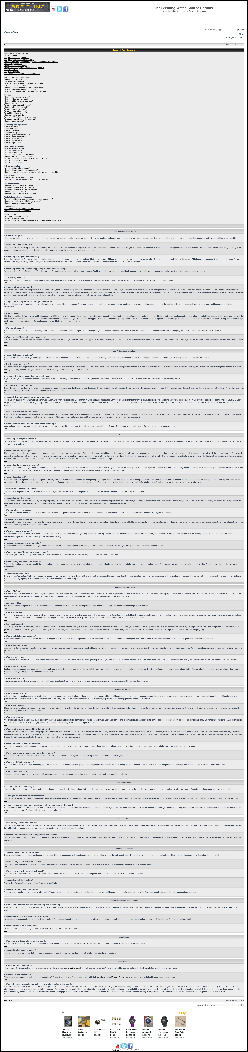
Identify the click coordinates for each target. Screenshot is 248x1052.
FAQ (242, 34)
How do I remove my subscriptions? (18, 203)
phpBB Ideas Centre (115, 977)
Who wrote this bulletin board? (16, 216)
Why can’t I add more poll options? (17, 105)
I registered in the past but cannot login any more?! (24, 68)
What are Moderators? (13, 151)
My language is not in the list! (15, 85)
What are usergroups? (13, 153)
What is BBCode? (11, 127)
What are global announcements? (17, 135)
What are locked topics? (13, 141)
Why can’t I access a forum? (15, 109)
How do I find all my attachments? (17, 211)
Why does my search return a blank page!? (21, 189)
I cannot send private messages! (17, 168)
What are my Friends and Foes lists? (18, 178)
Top (5, 240)
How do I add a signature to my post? (18, 101)
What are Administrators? (14, 148)
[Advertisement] (124, 19)
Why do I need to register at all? (16, 58)
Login (8, 32)
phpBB (116, 1050)
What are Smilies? (11, 131)
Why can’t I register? (12, 72)
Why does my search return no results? (19, 187)
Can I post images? (12, 133)
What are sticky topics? (13, 139)
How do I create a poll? (13, 103)
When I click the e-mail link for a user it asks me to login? (26, 91)
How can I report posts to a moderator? (19, 115)
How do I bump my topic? (14, 121)
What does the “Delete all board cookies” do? (22, 74)
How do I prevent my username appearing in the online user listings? (31, 62)
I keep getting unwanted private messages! (21, 170)
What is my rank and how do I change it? (20, 89)
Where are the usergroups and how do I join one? (23, 155)
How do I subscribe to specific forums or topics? (22, 201)
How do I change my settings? (16, 79)
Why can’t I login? (11, 56)
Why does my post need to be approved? (20, 119)
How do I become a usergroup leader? (19, 157)
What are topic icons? (12, 143)
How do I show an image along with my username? (24, 87)
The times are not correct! (14, 81)
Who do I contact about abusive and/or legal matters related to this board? (33, 220)
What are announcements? (15, 137)
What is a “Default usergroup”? (16, 161)
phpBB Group (73, 968)
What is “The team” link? (13, 163)
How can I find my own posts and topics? (20, 193)
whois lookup (177, 986)
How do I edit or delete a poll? (16, 107)
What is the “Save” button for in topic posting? (22, 117)
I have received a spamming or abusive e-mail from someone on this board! (33, 172)
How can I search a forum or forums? (18, 185)
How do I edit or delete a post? (16, 99)
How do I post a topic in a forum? (17, 97)
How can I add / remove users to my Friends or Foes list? (26, 180)
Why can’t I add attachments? (15, 111)
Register (16, 32)
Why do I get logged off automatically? (19, 60)
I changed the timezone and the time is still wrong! (23, 83)
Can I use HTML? (11, 129)
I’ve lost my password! (13, 64)
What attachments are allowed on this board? (22, 209)
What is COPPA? (11, 70)
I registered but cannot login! (15, 66)
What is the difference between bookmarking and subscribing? (28, 199)
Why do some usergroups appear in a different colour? (25, 159)
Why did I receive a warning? (15, 113)
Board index (8, 45)
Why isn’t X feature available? (16, 218)
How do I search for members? (16, 191)
